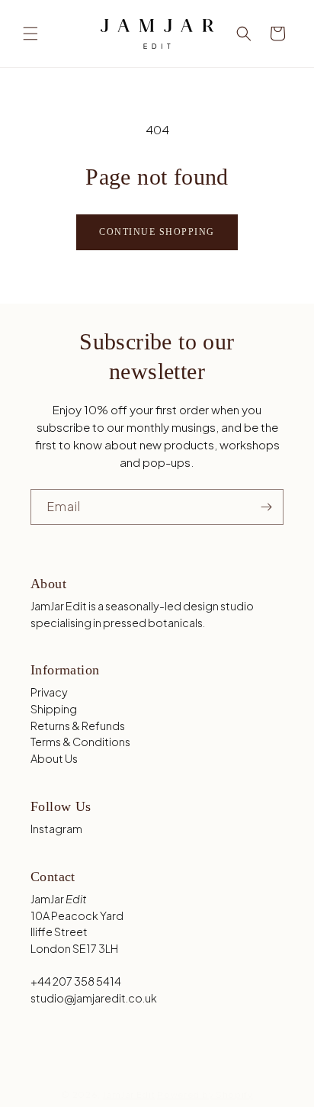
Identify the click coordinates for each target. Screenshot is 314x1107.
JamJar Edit (129, 1094)
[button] (30, 33)
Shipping (53, 709)
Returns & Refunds (77, 725)
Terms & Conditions (80, 741)
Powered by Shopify (205, 1094)
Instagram (56, 828)
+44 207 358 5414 (75, 981)
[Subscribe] (266, 507)
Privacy (49, 692)
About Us (54, 758)
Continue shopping (157, 232)
